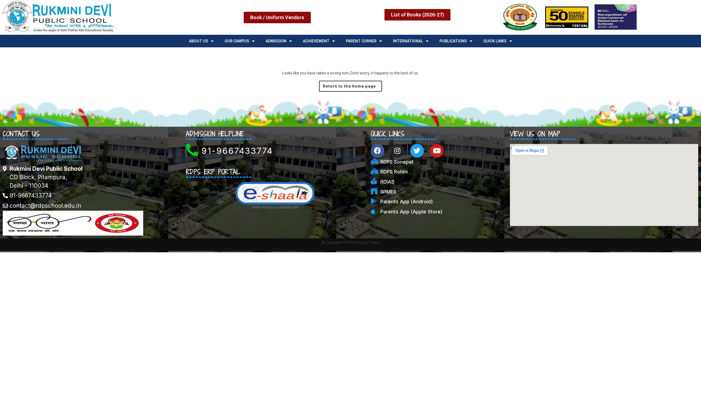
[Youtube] (437, 151)
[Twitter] (417, 151)
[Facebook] (377, 151)
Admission (276, 41)
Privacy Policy (367, 242)
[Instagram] (397, 151)
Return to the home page (352, 84)
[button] (277, 17)
